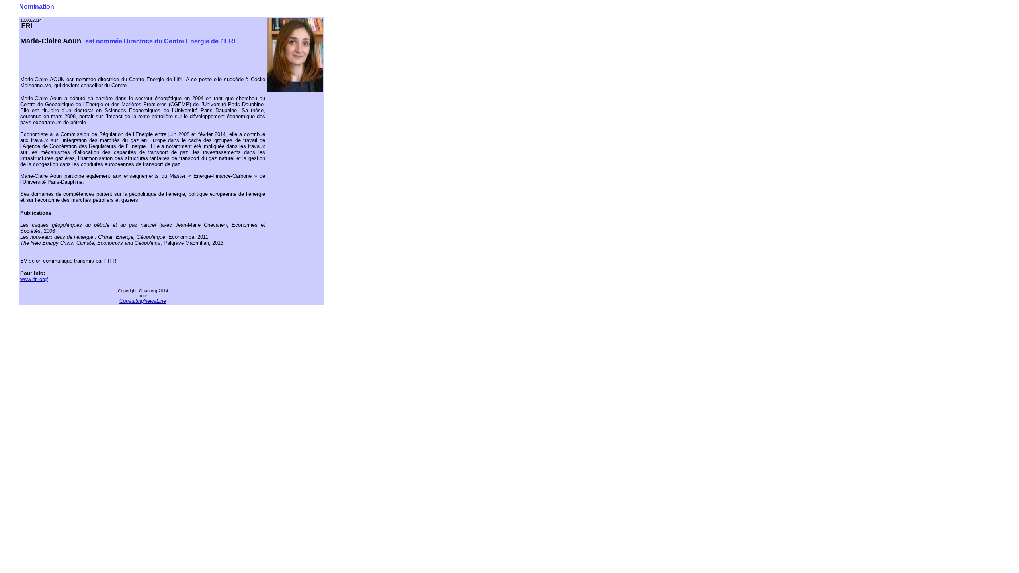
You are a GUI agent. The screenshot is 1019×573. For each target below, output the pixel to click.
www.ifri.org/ (34, 279)
